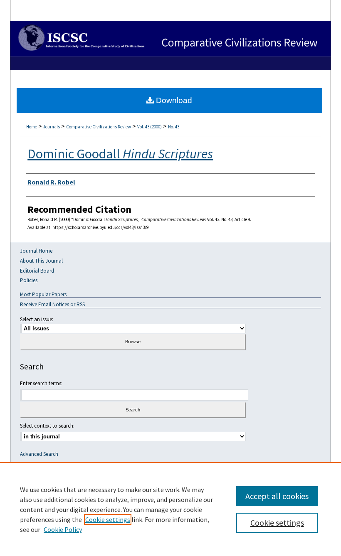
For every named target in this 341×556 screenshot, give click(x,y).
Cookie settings (107, 519)
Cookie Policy (63, 529)
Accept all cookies (277, 496)
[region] (170, 509)
